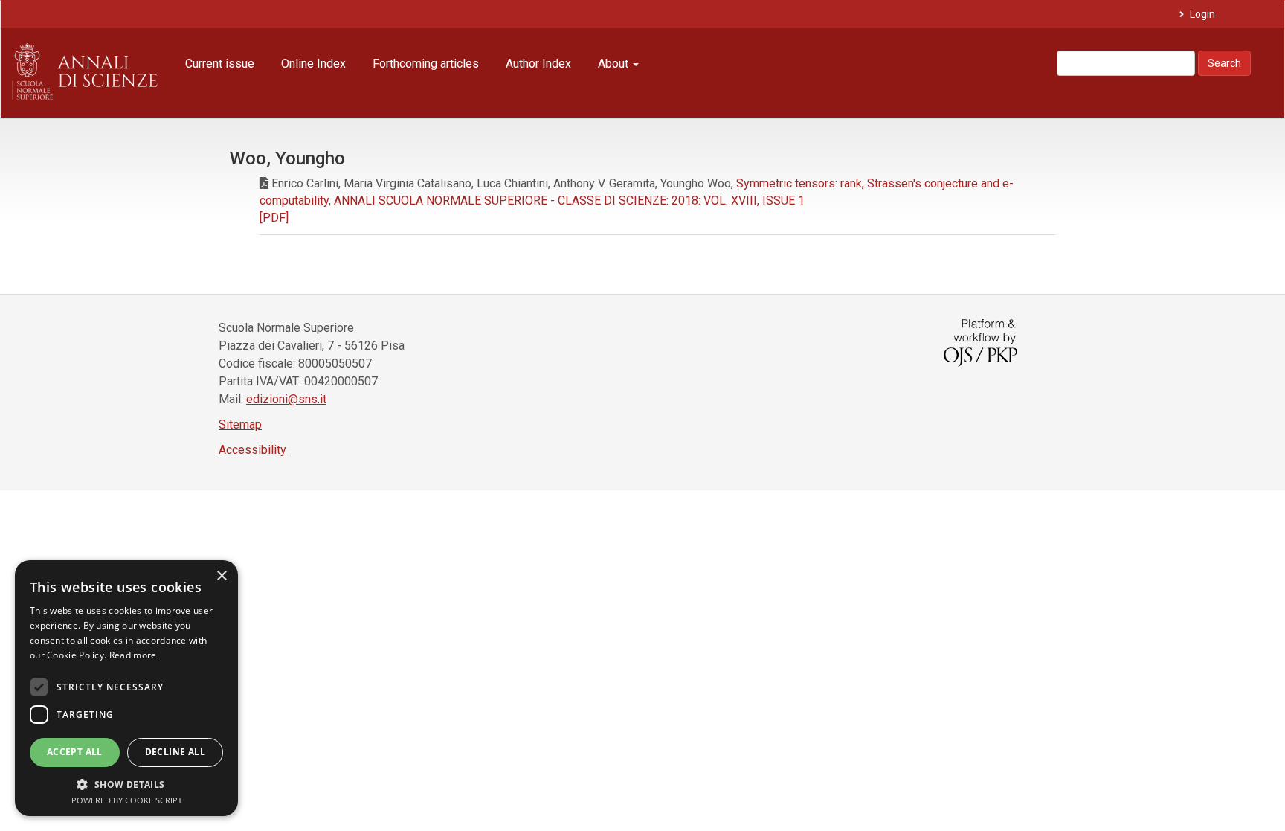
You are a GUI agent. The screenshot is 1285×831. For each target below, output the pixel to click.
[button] (126, 784)
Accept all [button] (75, 751)
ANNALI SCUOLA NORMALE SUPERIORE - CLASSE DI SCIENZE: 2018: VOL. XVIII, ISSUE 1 (569, 200)
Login (1201, 14)
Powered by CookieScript (126, 800)
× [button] (221, 576)
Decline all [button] (175, 751)
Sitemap (240, 424)
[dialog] (126, 688)
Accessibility (252, 450)
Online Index (313, 64)
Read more (133, 655)
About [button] (614, 64)
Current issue (219, 64)
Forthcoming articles (426, 64)
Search (1224, 63)
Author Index (538, 64)
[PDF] (274, 218)
